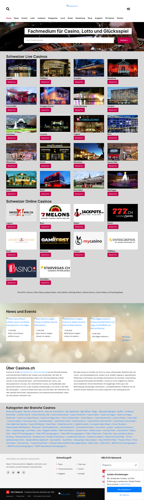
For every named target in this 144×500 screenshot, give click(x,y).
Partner (120, 18)
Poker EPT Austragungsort (23, 433)
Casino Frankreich (78, 414)
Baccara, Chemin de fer (33, 411)
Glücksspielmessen (50, 427)
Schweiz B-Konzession (76, 436)
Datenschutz (21, 496)
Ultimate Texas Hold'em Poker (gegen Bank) (68, 443)
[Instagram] (24, 472)
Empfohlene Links (65, 424)
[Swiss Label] (64, 494)
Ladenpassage (18, 430)
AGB (29, 496)
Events (24, 18)
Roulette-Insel (39, 436)
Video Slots (105, 443)
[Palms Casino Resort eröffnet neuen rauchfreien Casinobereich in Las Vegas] (18, 322)
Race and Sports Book (123, 433)
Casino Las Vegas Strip (49, 418)
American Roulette (14, 411)
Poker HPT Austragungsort (47, 433)
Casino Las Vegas (108, 414)
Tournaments (23, 443)
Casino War (132, 418)
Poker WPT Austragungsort (72, 433)
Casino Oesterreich (102, 418)
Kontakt (81, 473)
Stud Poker (67, 440)
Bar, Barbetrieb (72, 411)
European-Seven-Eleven (100, 424)
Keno (8, 430)
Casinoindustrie (79, 421)
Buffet (120, 411)
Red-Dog (10, 436)
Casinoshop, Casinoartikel (124, 421)
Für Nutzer (109, 18)
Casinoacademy (14, 421)
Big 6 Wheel (85, 411)
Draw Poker (51, 424)
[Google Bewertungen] (81, 494)
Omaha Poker (82, 430)
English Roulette (82, 424)
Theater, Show (124, 440)
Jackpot (110, 427)
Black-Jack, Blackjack (107, 411)
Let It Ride (31, 430)
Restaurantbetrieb (23, 436)
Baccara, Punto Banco (54, 411)
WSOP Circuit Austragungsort (124, 443)
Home (8, 18)
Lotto (32, 18)
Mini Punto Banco (66, 430)
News (16, 18)
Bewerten (12, 82)
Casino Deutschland (59, 414)
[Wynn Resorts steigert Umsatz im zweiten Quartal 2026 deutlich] (46, 322)
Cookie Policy (124, 484)
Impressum (10, 496)
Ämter (70, 18)
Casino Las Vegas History (27, 418)
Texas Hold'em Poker (107, 440)
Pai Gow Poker (109, 430)
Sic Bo (129, 436)
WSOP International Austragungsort (50, 446)
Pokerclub (107, 433)
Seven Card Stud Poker (115, 436)
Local (62, 18)
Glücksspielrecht (67, 427)
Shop (90, 18)
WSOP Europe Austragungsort (20, 446)
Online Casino (95, 430)
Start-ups (82, 464)
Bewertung (80, 18)
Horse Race (100, 427)
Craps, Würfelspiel (36, 424)
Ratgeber (61, 473)
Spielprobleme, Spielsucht (37, 440)
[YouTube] (18, 472)
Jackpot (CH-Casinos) (124, 427)
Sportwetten (55, 440)
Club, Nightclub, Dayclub (16, 424)
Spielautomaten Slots (15, 440)
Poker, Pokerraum (93, 433)
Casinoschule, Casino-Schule (99, 421)
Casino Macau (87, 418)
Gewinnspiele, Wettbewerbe (18, 427)
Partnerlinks (122, 430)
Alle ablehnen (124, 495)
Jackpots (41, 18)
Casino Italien (93, 414)
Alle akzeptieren (124, 489)
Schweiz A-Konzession (56, 436)
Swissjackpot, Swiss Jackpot (85, 440)
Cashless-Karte (23, 414)
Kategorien (53, 18)
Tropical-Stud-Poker (39, 443)
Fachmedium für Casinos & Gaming (33, 372)
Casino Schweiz (119, 418)
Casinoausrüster (30, 421)
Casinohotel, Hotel (62, 421)
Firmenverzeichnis (65, 469)
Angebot (98, 18)
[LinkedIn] (13, 472)
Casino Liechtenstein (70, 418)
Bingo (94, 411)
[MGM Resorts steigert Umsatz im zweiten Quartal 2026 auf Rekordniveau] (74, 322)
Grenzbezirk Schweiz (85, 427)
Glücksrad (36, 427)
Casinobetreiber (46, 421)
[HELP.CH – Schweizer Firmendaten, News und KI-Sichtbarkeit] (119, 465)
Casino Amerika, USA (41, 414)
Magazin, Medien (50, 430)
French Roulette (119, 424)
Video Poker (93, 443)
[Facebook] (8, 472)
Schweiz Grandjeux (95, 436)
